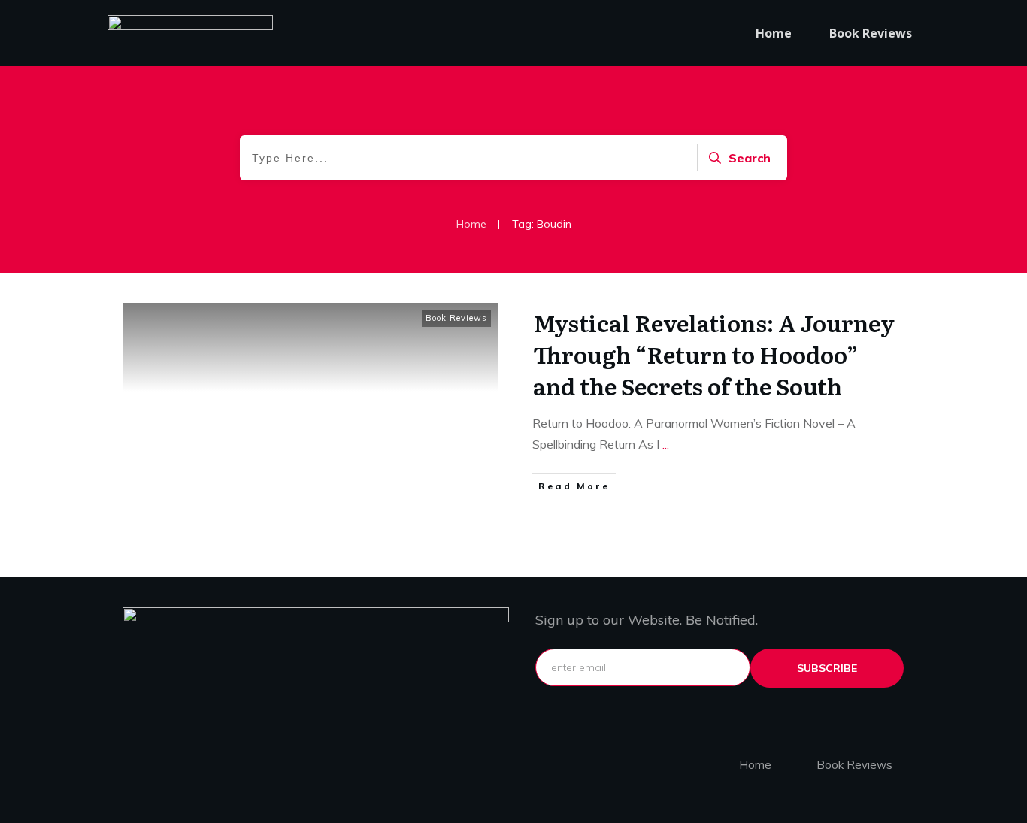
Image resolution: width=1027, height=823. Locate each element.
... (665, 444)
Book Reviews (456, 318)
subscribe (827, 668)
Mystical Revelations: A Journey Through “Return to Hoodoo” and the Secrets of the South (714, 354)
